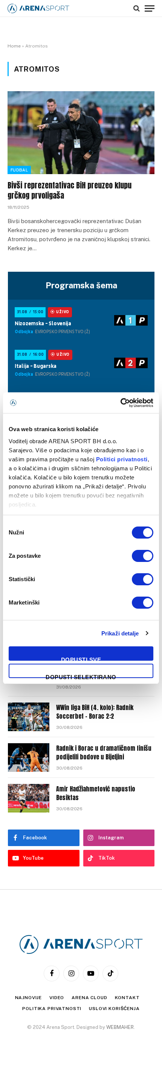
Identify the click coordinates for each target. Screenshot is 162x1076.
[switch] (142, 556)
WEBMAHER (120, 1027)
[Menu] (149, 8)
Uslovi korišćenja (114, 1008)
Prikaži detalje (120, 633)
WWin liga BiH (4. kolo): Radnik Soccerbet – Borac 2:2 (94, 712)
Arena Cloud (89, 997)
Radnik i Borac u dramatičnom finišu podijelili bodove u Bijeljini (103, 752)
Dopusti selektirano (81, 676)
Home (14, 46)
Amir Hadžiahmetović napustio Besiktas (95, 793)
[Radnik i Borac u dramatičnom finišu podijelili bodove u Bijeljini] (28, 757)
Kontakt (127, 997)
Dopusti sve (81, 659)
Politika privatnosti (51, 1008)
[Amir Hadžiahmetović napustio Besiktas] (28, 798)
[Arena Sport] (38, 8)
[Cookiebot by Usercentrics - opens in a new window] (120, 403)
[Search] (136, 8)
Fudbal (19, 170)
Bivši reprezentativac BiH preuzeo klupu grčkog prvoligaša (69, 190)
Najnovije (28, 997)
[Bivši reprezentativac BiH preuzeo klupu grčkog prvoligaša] (81, 132)
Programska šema (81, 285)
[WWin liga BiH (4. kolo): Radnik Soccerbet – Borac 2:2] (28, 717)
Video (56, 997)
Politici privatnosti (122, 459)
